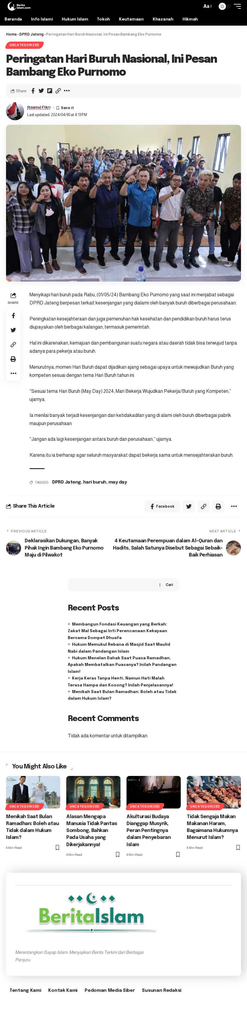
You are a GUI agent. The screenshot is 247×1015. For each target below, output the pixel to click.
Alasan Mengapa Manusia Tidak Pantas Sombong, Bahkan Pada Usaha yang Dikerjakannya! (91, 830)
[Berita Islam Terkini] (19, 6)
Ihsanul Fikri (39, 107)
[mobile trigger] (236, 6)
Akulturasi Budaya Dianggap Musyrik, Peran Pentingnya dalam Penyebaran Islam (148, 830)
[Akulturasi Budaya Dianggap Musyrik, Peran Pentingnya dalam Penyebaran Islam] (154, 792)
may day (117, 482)
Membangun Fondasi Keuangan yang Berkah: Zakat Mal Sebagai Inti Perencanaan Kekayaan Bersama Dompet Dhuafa (117, 631)
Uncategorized (24, 45)
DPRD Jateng (31, 34)
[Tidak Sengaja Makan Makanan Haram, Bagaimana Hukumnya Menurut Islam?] (214, 792)
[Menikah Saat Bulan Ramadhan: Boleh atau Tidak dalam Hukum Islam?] (33, 792)
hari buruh (94, 482)
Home (11, 34)
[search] (195, 6)
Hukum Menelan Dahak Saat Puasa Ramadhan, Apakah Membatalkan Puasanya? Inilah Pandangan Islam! (122, 665)
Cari (169, 585)
